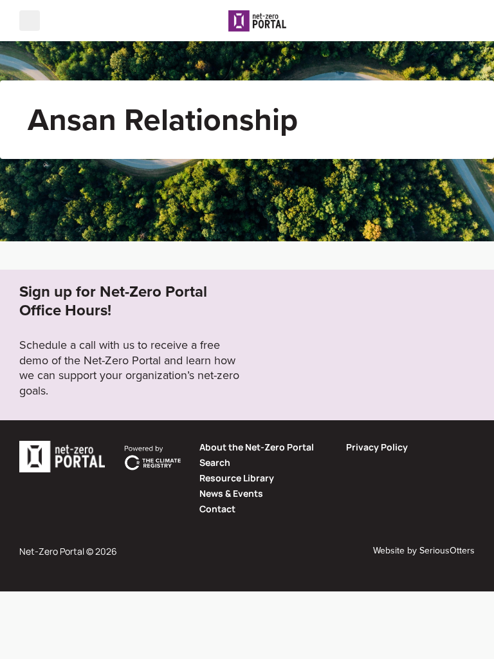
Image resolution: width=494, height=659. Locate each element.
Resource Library (236, 478)
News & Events (231, 493)
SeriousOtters (447, 550)
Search (214, 462)
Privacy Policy (377, 447)
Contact (217, 509)
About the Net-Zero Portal (256, 447)
